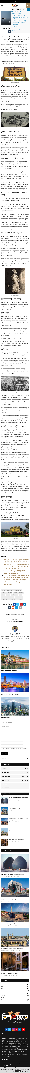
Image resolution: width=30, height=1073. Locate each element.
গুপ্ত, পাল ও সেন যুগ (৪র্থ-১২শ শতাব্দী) (20, 15)
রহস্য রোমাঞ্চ (3, 991)
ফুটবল (2, 988)
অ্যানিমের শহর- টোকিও (5, 717)
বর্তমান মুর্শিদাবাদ (14, 31)
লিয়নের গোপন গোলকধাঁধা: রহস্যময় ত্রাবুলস (16, 839)
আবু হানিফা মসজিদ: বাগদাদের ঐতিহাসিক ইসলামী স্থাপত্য (19, 829)
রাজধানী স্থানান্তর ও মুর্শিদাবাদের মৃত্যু (18, 29)
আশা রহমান (4, 901)
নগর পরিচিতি (4, 18)
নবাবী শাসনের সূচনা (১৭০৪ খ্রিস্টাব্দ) (19, 21)
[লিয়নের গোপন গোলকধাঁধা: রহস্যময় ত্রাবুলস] (4, 842)
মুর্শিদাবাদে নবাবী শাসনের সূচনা (5, 599)
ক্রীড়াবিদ (2, 993)
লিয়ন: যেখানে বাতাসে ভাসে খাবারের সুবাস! (9, 670)
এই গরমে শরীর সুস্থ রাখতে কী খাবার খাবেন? (15, 621)
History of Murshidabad (7, 590)
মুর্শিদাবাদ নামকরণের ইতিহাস (19, 597)
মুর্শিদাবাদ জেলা (12, 597)
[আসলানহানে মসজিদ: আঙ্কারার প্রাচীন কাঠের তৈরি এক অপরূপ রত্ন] (4, 821)
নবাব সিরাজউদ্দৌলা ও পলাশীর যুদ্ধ (19, 22)
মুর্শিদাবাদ (20, 594)
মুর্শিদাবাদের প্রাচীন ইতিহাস (14, 599)
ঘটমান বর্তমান (3, 1000)
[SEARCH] (27, 758)
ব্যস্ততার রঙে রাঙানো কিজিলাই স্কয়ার (15, 808)
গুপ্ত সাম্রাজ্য (15, 592)
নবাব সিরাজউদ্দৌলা (21, 592)
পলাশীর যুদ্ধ (3, 594)
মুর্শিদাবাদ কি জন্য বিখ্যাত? (5, 597)
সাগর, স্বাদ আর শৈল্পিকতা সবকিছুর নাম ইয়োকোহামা (10, 694)
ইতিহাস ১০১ (3, 995)
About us (5, 1034)
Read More (25, 1071)
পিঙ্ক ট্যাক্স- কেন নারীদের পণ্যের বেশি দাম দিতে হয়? (15, 614)
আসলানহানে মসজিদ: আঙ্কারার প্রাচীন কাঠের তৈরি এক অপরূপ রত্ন (18, 819)
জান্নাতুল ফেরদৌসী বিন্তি (15, 634)
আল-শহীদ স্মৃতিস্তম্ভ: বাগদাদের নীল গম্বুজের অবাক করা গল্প (18, 798)
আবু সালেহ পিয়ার (4, 876)
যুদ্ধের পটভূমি (15, 24)
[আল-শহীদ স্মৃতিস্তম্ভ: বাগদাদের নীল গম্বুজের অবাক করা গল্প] (4, 800)
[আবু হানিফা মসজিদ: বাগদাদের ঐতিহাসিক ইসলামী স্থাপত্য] (4, 832)
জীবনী (2, 986)
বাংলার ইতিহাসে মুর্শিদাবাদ (14, 594)
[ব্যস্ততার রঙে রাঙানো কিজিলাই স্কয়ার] (4, 811)
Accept (18, 1071)
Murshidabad (18, 590)
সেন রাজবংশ (20, 599)
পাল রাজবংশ (7, 594)
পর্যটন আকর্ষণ (3, 984)
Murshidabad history (7, 592)
